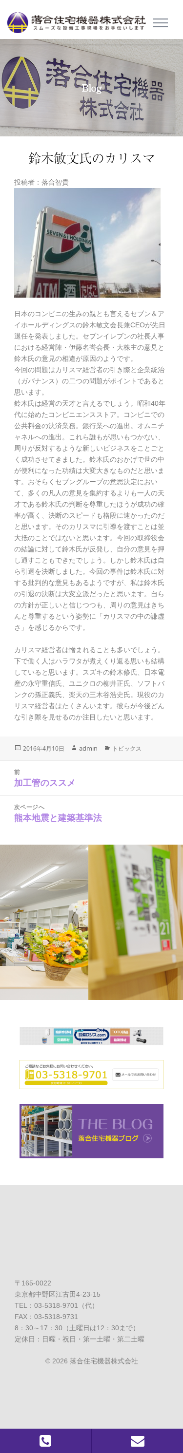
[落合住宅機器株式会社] (80, 19)
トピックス (127, 748)
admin (88, 748)
